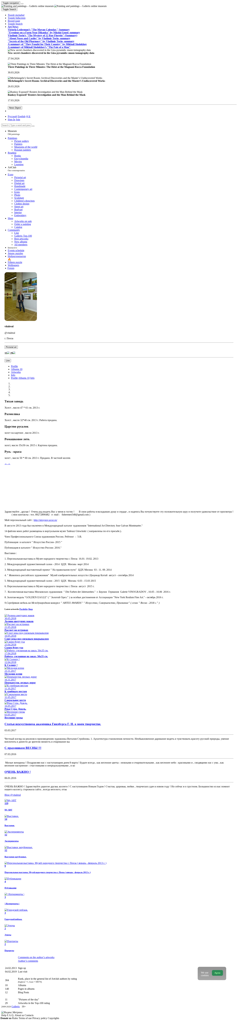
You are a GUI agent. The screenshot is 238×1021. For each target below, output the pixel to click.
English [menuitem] (21, 116)
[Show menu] (22, 3)
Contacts (29, 1015)
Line (8, 360)
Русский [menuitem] (12, 116)
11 (6, 353)
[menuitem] (28, 116)
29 (11, 353)
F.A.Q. (11, 1015)
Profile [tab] (14, 378)
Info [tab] (32, 378)
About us (20, 1015)
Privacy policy (40, 1018)
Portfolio (23, 609)
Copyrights (53, 1018)
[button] (16, 15)
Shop (30, 609)
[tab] (14, 366)
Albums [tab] (24, 378)
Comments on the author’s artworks (36, 957)
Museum (14, 132)
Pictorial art (11, 347)
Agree (217, 973)
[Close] (33, 126)
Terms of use (25, 1018)
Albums (16, 369)
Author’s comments (28, 961)
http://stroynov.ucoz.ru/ (45, 520)
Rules (15, 1018)
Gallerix (15, 1006)
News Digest (15, 108)
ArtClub (16, 169)
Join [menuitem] (18, 119)
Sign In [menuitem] (11, 119)
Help (4, 1015)
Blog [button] (13, 795)
